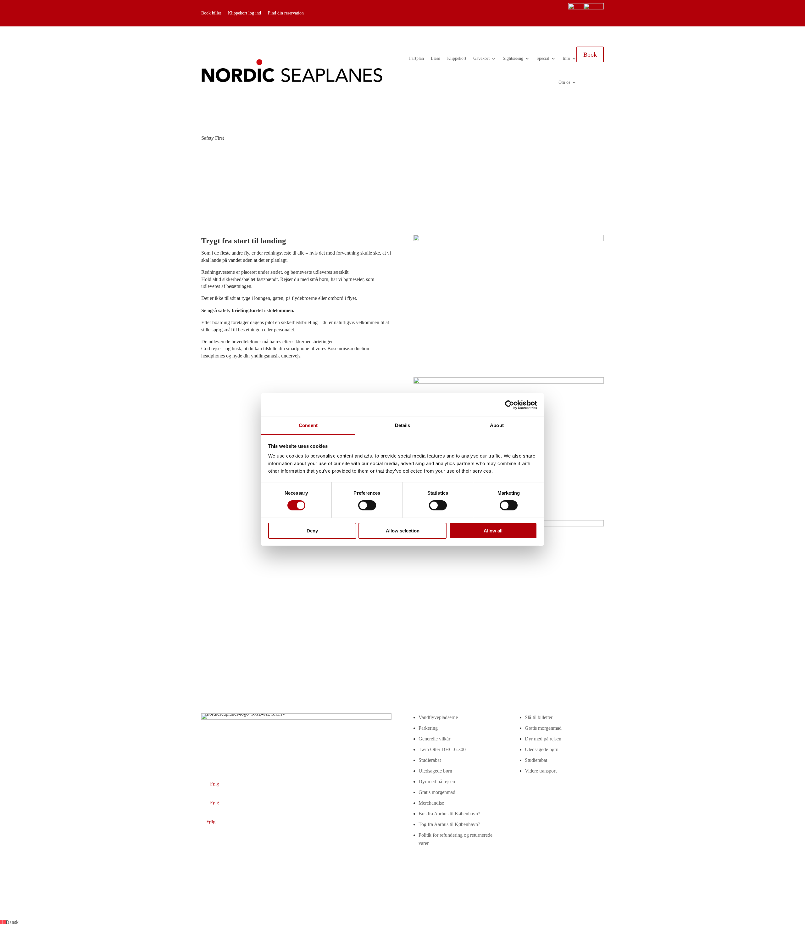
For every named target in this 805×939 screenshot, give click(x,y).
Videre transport (541, 770)
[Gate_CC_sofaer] (509, 382)
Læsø (435, 58)
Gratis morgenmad (437, 792)
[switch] (367, 505)
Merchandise (431, 803)
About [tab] (497, 425)
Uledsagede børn (435, 770)
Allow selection (402, 530)
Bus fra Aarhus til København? (449, 813)
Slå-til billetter (538, 717)
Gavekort (481, 58)
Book (590, 54)
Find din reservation (286, 13)
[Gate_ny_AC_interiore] (509, 239)
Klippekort (456, 58)
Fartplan (416, 58)
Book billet (211, 13)
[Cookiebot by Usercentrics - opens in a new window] (509, 404)
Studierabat (430, 760)
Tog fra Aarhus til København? (449, 824)
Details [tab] (402, 425)
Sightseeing (513, 58)
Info (566, 58)
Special (542, 58)
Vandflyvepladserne (438, 717)
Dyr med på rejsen (437, 781)
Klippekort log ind (244, 13)
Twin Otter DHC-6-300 (442, 749)
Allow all (493, 530)
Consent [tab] (308, 425)
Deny (312, 530)
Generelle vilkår (434, 738)
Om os (564, 82)
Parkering (428, 728)
